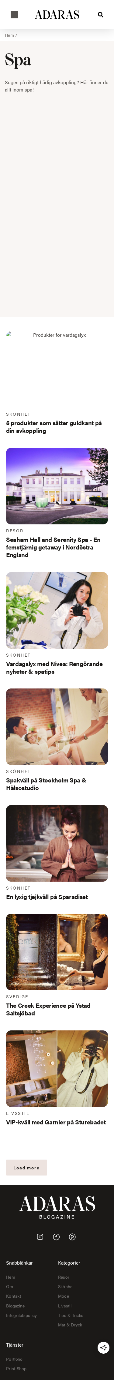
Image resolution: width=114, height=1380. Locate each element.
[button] (14, 14)
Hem (9, 35)
